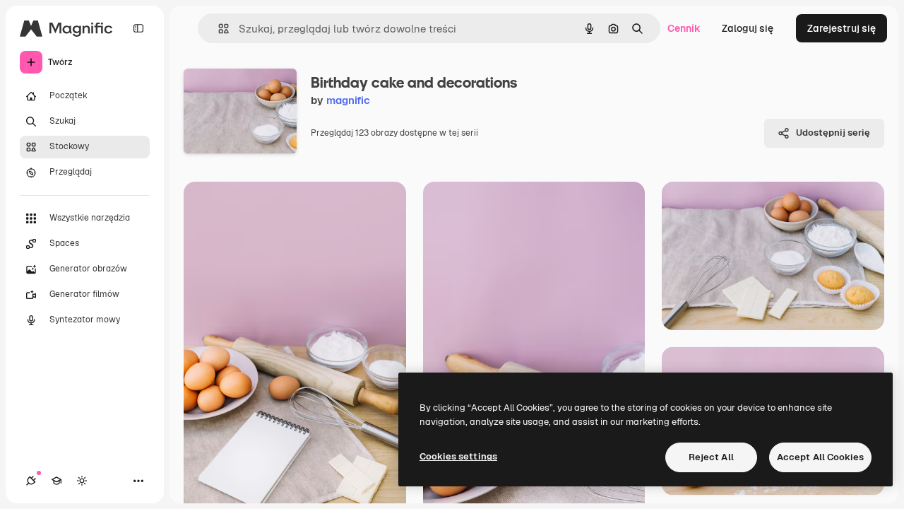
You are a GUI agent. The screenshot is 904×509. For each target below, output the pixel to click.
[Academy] (56, 480)
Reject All (711, 457)
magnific (348, 100)
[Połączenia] (31, 480)
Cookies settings (458, 456)
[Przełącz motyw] (82, 480)
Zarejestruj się (841, 28)
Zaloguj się (747, 28)
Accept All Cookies (820, 457)
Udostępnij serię (833, 133)
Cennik (684, 28)
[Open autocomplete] (217, 28)
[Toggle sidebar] (138, 28)
